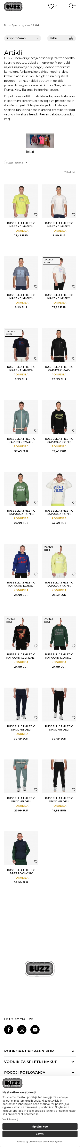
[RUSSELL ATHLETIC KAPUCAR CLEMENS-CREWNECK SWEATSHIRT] (21, 633)
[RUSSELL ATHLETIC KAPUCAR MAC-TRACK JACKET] (59, 345)
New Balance (23, 90)
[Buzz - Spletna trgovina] (13, 6)
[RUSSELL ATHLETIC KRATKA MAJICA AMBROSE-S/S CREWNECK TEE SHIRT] (59, 201)
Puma (8, 90)
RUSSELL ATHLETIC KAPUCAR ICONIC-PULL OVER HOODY (21, 586)
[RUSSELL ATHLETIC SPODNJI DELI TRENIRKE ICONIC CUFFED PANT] (59, 704)
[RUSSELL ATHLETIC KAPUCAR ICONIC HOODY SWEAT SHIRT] (59, 417)
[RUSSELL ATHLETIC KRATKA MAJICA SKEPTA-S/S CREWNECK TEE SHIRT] (21, 201)
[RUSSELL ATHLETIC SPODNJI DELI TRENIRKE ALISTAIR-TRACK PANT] (59, 776)
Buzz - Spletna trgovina (17, 25)
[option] (40, 143)
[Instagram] (21, 1029)
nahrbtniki (41, 96)
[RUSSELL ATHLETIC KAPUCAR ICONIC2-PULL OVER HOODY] (59, 633)
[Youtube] (35, 1029)
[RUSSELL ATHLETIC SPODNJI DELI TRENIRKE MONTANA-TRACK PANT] (21, 704)
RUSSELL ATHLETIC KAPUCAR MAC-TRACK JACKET (59, 370)
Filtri (53, 38)
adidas (66, 85)
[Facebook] (8, 1029)
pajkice (43, 72)
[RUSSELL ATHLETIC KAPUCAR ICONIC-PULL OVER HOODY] (21, 561)
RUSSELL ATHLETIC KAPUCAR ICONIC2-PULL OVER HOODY (59, 658)
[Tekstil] (40, 140)
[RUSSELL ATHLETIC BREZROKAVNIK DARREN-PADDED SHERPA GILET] (21, 848)
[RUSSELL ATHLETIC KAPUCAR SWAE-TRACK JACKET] (21, 417)
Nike (57, 85)
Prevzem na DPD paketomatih (40, 16)
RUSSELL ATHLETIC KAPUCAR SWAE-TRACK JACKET (21, 442)
